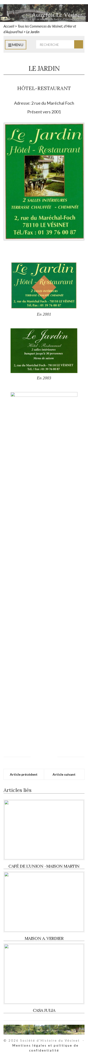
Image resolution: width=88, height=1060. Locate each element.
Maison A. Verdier (44, 938)
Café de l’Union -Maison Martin (44, 866)
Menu (17, 44)
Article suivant (64, 774)
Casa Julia (44, 1010)
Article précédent (24, 774)
